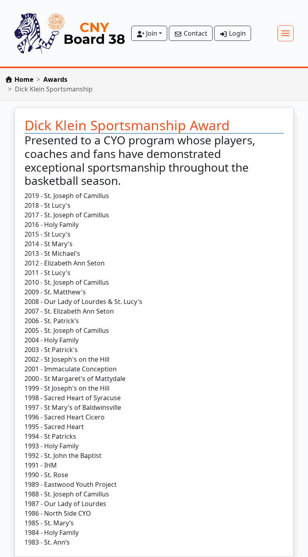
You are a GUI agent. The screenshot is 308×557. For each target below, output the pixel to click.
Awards (55, 79)
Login (236, 33)
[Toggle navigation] (286, 33)
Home (23, 79)
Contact (194, 33)
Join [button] (150, 33)
